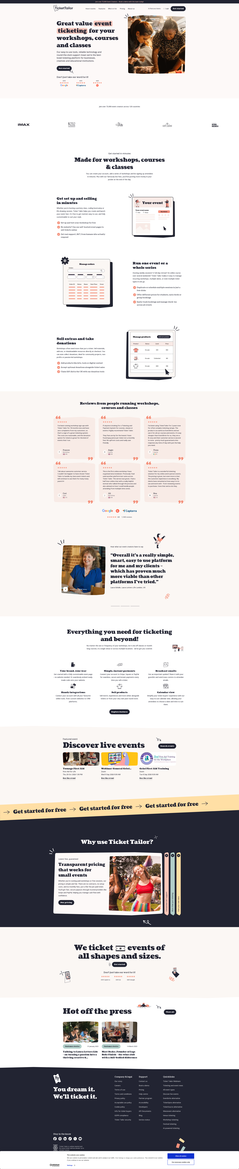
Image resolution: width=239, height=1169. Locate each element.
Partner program (145, 1098)
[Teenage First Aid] (81, 759)
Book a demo (144, 1085)
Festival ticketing (169, 1124)
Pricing (122, 9)
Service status (144, 1120)
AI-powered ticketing (171, 1128)
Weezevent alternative (172, 1111)
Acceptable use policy (123, 1102)
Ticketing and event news (173, 1085)
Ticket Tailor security (123, 1120)
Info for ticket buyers (123, 1111)
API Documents (145, 1111)
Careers (118, 1085)
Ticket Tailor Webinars (172, 1081)
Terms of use (120, 1090)
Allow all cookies (180, 1156)
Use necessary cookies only (181, 1162)
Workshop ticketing (170, 1120)
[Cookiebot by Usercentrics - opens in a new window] (54, 1165)
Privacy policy (120, 1098)
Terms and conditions (123, 1094)
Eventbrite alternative (171, 1098)
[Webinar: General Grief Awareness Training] (119, 759)
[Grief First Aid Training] (157, 759)
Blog (140, 1115)
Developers (143, 1107)
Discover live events (171, 1094)
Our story (118, 1081)
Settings (70, 1165)
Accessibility (143, 1102)
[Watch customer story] (65, 589)
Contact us (143, 1081)
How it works (91, 9)
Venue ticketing (169, 1115)
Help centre (143, 1094)
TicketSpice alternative (172, 1102)
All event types (169, 1090)
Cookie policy (120, 1107)
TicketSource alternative (172, 1107)
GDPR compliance (121, 1115)
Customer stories (72, 1046)
